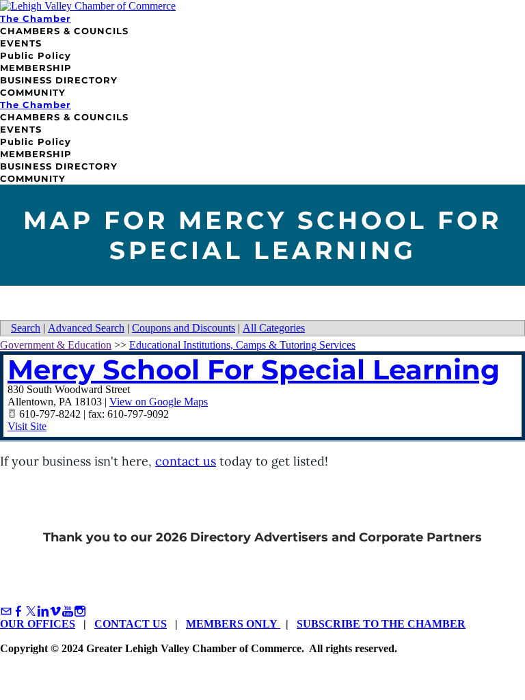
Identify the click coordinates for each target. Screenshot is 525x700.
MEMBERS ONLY (233, 624)
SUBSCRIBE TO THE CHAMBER (381, 624)
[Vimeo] (55, 611)
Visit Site (27, 426)
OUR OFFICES (37, 624)
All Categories (274, 328)
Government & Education (55, 345)
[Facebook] (18, 611)
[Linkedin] (43, 611)
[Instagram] (80, 611)
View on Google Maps (158, 401)
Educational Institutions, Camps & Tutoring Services (242, 345)
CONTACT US (130, 624)
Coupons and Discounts (183, 328)
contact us (185, 461)
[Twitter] (30, 611)
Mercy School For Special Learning (254, 369)
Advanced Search (86, 328)
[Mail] (6, 611)
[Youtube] (67, 611)
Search (25, 328)
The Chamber (35, 18)
